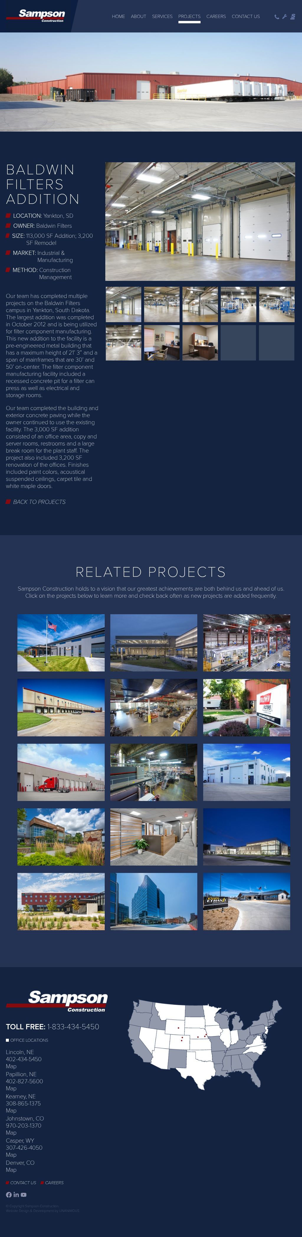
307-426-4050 (24, 1147)
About (138, 16)
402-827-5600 (24, 1081)
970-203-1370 (23, 1125)
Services (162, 16)
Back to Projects (39, 502)
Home (118, 16)
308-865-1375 (23, 1103)
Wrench (284, 17)
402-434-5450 (24, 1059)
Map (11, 1066)
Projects (189, 16)
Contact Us (246, 16)
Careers (216, 16)
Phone (277, 17)
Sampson (293, 17)
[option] (151, 82)
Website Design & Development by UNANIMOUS (42, 1211)
